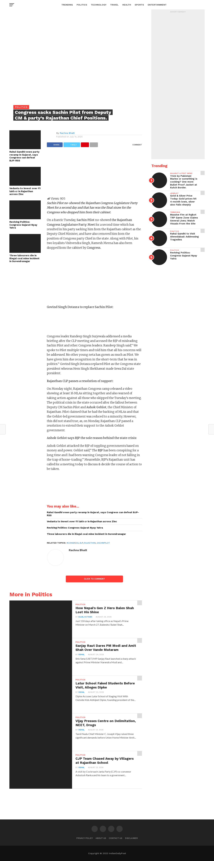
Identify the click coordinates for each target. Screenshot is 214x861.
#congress (73, 543)
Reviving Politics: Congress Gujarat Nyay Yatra (23, 225)
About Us (101, 838)
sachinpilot (103, 543)
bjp (81, 543)
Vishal (81, 655)
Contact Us (115, 838)
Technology (98, 4)
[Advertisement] (94, 173)
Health (126, 4)
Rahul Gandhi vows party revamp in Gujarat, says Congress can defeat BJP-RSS (24, 156)
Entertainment (157, 4)
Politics (82, 4)
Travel (114, 4)
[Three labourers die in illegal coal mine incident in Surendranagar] (25, 251)
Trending (67, 4)
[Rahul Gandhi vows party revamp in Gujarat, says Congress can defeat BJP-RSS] (25, 148)
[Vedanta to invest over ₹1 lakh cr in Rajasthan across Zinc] (25, 184)
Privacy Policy (84, 838)
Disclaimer (131, 838)
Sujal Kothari (85, 617)
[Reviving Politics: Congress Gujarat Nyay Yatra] (25, 218)
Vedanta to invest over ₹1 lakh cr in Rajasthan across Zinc (25, 191)
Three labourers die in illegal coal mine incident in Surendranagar (24, 258)
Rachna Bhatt (67, 133)
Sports (139, 4)
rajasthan (90, 543)
